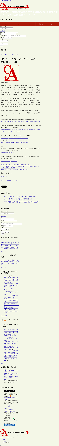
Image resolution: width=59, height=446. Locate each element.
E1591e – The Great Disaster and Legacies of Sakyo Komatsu (18, 199)
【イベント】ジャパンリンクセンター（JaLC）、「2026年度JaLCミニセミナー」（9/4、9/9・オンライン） (11, 291)
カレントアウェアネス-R (7, 164)
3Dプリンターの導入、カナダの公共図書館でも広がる (18, 198)
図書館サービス (26, 164)
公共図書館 (19, 164)
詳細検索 (2, 31)
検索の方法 (7, 408)
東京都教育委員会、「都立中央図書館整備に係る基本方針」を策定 (11, 285)
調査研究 (41, 24)
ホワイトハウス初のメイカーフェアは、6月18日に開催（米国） (20, 196)
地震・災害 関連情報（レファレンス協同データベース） (11, 378)
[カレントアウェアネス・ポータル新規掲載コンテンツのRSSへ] (10, 396)
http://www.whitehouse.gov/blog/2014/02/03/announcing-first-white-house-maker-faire (21, 121)
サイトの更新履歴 (8, 410)
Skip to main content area (6, 0)
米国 (15, 164)
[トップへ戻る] (0, 445)
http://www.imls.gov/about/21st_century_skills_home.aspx (14, 138)
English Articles (53, 24)
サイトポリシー (8, 406)
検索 (1, 45)
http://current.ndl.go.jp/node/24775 (9, 161)
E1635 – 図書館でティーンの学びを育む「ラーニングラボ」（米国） (21, 201)
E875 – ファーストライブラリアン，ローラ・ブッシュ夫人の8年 (20, 202)
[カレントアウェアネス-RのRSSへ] (5, 320)
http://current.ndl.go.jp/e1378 (7, 152)
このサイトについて (9, 405)
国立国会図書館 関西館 (10, 411)
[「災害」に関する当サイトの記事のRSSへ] (9, 371)
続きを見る (4, 251)
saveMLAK (6, 383)
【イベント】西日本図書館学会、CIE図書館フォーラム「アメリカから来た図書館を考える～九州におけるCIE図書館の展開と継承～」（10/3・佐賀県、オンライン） (11, 355)
